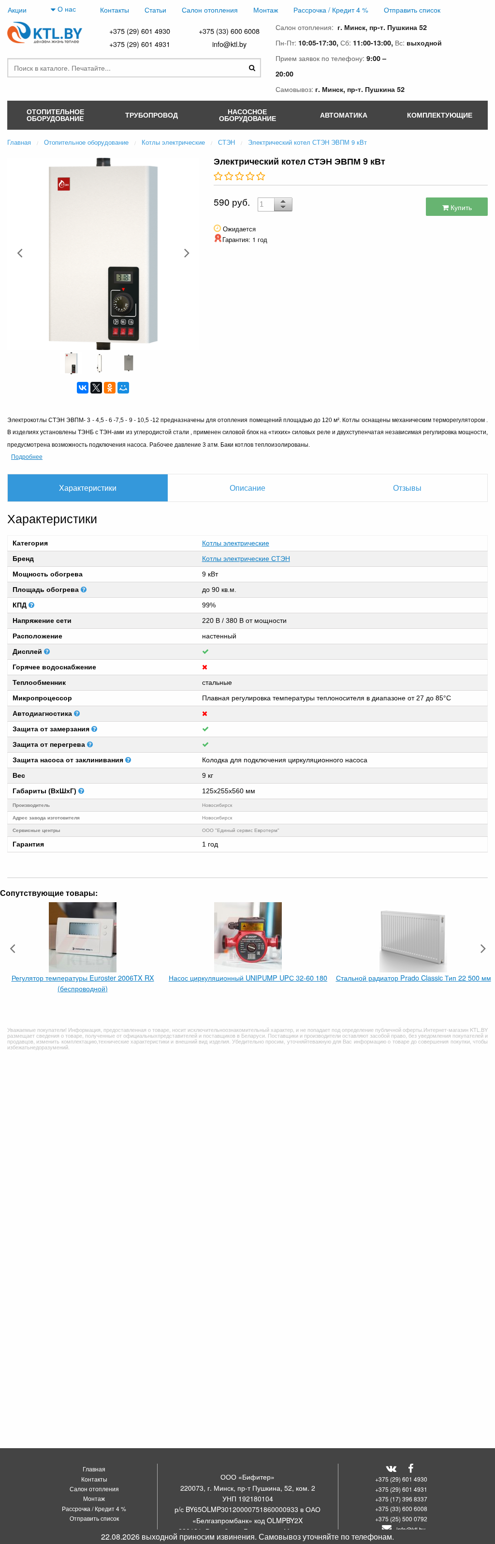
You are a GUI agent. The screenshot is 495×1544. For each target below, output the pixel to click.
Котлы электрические (235, 543)
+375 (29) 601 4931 (139, 44)
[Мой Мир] (123, 388)
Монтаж (265, 9)
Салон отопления (210, 9)
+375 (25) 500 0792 (401, 1518)
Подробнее (27, 456)
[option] (103, 252)
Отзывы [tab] (407, 487)
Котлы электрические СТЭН (246, 558)
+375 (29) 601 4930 (139, 31)
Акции (17, 9)
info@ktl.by (229, 44)
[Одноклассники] (110, 388)
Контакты (114, 9)
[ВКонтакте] (82, 388)
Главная (94, 1469)
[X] (96, 388)
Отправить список (412, 9)
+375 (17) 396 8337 (401, 1499)
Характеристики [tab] (87, 487)
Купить (460, 207)
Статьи (155, 9)
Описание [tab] (247, 487)
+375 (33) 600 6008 (229, 31)
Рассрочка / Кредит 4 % (330, 9)
